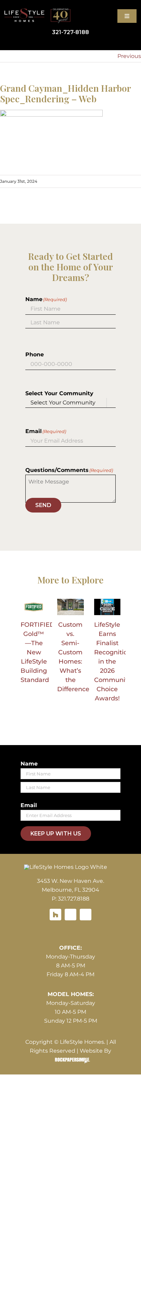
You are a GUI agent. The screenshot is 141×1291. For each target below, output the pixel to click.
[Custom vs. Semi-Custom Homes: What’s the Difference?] (70, 607)
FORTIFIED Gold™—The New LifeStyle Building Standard (38, 652)
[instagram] (85, 914)
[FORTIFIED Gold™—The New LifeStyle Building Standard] (34, 607)
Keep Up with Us (55, 833)
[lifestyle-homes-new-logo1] (65, 867)
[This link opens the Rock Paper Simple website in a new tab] (70, 1059)
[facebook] (70, 914)
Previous (129, 56)
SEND (43, 505)
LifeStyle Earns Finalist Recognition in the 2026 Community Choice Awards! (112, 661)
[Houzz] (55, 914)
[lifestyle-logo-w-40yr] (37, 11)
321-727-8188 (70, 32)
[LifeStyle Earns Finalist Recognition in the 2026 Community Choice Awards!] (107, 607)
